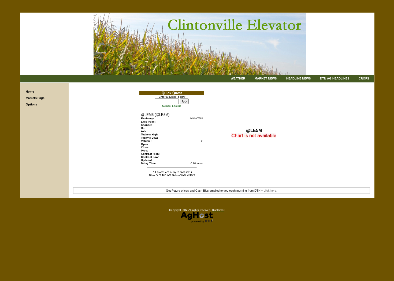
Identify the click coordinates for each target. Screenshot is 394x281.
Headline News (298, 78)
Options (31, 104)
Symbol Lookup (171, 105)
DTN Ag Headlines (334, 78)
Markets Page (35, 98)
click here (270, 190)
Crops (364, 78)
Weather (238, 78)
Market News (266, 78)
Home (30, 91)
